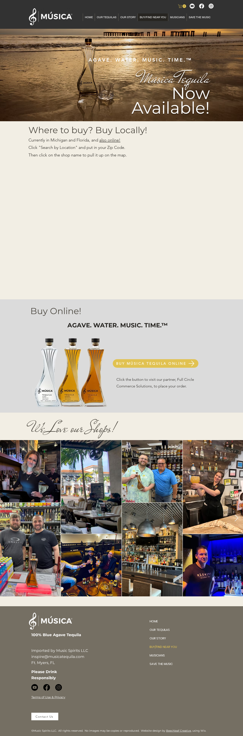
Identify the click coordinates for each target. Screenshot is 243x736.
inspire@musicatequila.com (57, 656)
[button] (182, 6)
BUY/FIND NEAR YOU (163, 647)
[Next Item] (236, 518)
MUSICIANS (157, 655)
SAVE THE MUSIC (161, 664)
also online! (109, 140)
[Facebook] (201, 6)
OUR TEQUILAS (160, 630)
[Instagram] (211, 6)
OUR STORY (158, 638)
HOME (154, 621)
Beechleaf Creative (178, 730)
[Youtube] (192, 6)
